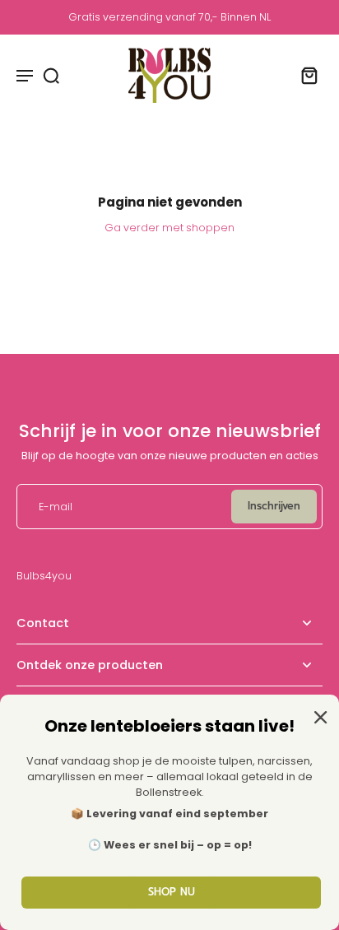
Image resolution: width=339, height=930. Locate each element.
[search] (51, 74)
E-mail (55, 507)
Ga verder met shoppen (169, 228)
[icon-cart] (304, 74)
